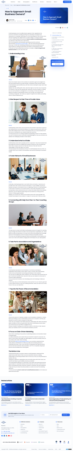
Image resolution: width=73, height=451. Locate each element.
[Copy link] (35, 20)
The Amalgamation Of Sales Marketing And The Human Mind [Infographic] (60, 399)
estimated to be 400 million (22, 43)
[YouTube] (9, 435)
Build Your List (67, 1)
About (55, 1)
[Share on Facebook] (33, 20)
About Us (40, 424)
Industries (13, 1)
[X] (6, 435)
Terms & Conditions (42, 449)
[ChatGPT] (60, 27)
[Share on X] (31, 20)
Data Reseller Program (43, 431)
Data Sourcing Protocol (43, 432)
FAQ (58, 426)
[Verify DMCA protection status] (69, 449)
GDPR (60, 449)
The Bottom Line (55, 57)
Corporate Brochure (61, 429)
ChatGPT (21, 442)
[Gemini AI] (65, 27)
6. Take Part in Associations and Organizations (57, 49)
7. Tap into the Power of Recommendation (56, 52)
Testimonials (41, 427)
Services (42, 1)
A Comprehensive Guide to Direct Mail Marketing (34, 399)
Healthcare (34, 1)
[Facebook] (2, 435)
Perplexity (42, 442)
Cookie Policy (50, 449)
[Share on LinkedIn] (29, 20)
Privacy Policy (34, 449)
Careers (40, 429)
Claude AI (28, 442)
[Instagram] (11, 435)
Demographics (26, 1)
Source (10, 79)
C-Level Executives (24, 431)
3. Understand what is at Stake (58, 39)
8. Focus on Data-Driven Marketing (56, 55)
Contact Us (41, 426)
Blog (11, 5)
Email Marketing (24, 432)
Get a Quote (57, 64)
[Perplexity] (67, 27)
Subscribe (65, 414)
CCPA (56, 449)
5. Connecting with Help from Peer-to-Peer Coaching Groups (57, 45)
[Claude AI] (62, 27)
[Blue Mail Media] (3, 2)
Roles (19, 1)
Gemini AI (35, 442)
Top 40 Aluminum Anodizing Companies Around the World (11, 399)
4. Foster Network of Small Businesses (57, 42)
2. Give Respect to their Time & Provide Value (58, 37)
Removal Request (60, 431)
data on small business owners (22, 341)
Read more (3, 405)
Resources (49, 1)
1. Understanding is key (56, 35)
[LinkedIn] (4, 435)
